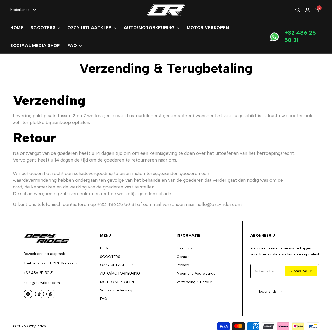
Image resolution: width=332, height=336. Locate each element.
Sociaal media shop (117, 290)
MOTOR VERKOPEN (117, 282)
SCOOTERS (110, 257)
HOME (105, 248)
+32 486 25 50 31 (300, 37)
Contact (184, 257)
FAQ (103, 299)
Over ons (184, 248)
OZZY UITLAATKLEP (116, 265)
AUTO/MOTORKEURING (120, 273)
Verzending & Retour (194, 282)
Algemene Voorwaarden (197, 273)
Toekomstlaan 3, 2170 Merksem (50, 263)
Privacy (183, 265)
